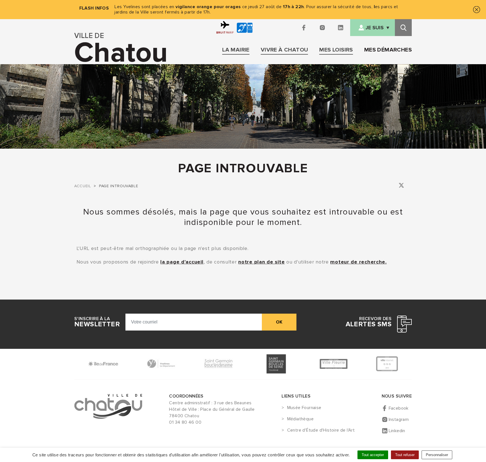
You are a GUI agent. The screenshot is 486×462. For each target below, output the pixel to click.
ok (279, 322)
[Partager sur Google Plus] (409, 186)
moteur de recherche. (358, 262)
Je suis (375, 28)
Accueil (82, 186)
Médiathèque (300, 419)
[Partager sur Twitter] (401, 186)
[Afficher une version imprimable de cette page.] (386, 185)
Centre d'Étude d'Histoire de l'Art (321, 430)
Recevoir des (369, 322)
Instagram (399, 419)
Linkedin (397, 431)
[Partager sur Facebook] (393, 186)
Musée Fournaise (304, 407)
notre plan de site (261, 262)
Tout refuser (405, 455)
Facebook (399, 408)
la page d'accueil (181, 262)
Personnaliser (437, 455)
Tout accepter (373, 455)
